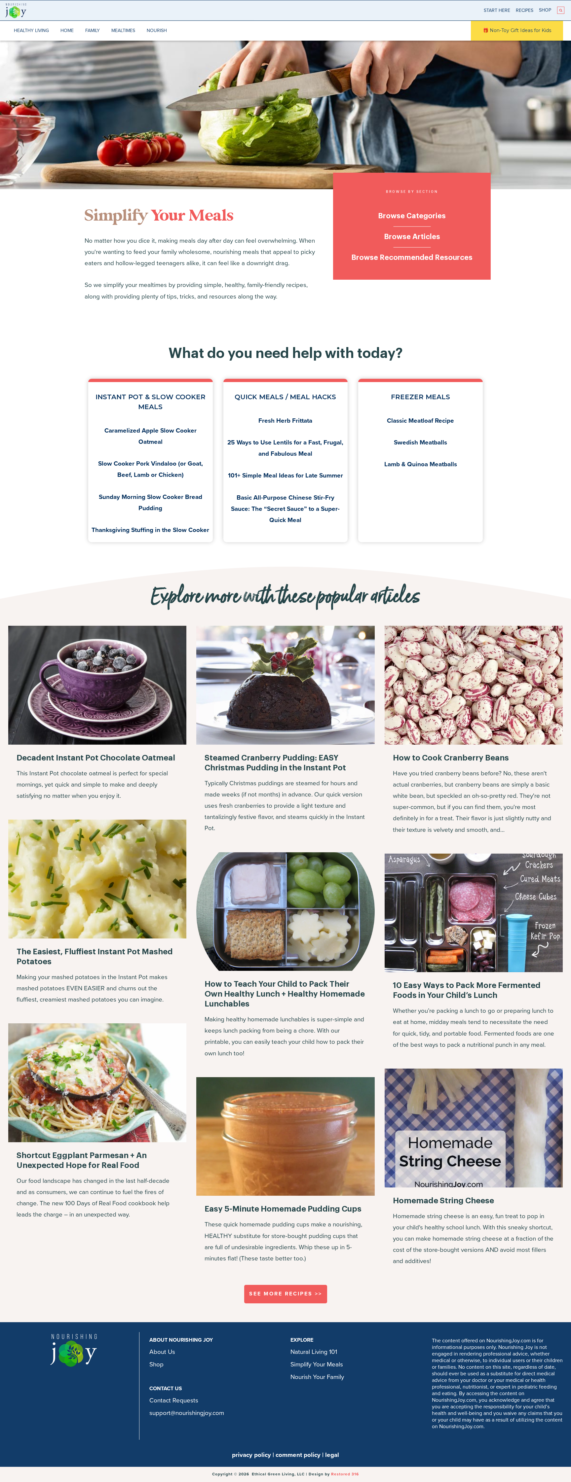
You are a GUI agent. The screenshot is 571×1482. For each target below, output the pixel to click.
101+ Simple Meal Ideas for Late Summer (285, 475)
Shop (545, 10)
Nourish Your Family (317, 1377)
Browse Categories (412, 216)
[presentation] (97, 685)
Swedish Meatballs (420, 442)
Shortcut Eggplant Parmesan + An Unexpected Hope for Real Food (82, 1160)
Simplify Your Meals (316, 1364)
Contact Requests (173, 1400)
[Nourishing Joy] (15, 10)
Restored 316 (345, 1474)
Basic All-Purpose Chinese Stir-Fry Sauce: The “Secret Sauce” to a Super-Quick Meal (285, 509)
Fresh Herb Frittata (285, 420)
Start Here (497, 10)
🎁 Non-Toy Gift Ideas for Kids (517, 30)
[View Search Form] (560, 10)
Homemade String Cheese (443, 1201)
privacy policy (251, 1455)
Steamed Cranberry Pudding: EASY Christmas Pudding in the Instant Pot (275, 763)
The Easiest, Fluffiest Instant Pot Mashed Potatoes (95, 957)
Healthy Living (31, 30)
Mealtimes (123, 30)
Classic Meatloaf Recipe (420, 420)
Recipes (524, 10)
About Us (162, 1352)
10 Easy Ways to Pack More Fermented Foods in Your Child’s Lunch (467, 990)
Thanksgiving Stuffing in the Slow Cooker (150, 530)
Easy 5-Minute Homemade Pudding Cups (283, 1209)
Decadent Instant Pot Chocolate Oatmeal (96, 758)
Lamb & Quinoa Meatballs (420, 464)
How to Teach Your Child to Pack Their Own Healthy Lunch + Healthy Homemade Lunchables (285, 994)
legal (332, 1455)
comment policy (298, 1455)
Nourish (157, 30)
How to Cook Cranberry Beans (451, 758)
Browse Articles (412, 236)
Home (67, 30)
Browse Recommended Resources (412, 257)
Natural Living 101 (313, 1352)
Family (92, 30)
